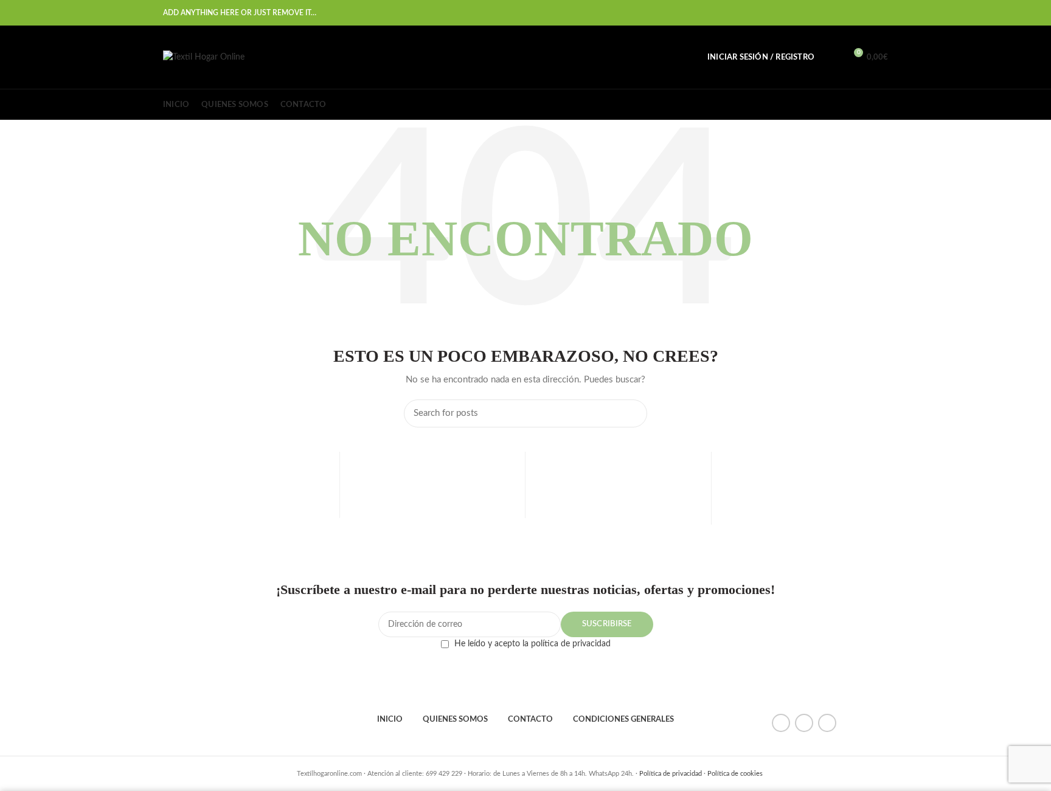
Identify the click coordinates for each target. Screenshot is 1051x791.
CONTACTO (530, 720)
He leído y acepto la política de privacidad (532, 644)
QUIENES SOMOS (455, 720)
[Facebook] (804, 13)
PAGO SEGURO (432, 510)
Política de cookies (735, 773)
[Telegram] (880, 13)
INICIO (390, 720)
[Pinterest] (834, 13)
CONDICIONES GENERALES (623, 720)
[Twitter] (819, 13)
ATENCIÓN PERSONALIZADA (804, 510)
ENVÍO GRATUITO (246, 510)
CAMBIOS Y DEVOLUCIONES (618, 513)
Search (631, 413)
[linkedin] (850, 13)
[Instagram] (827, 723)
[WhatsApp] (865, 13)
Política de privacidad (670, 773)
